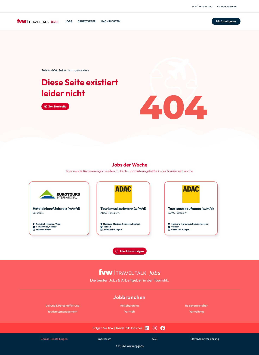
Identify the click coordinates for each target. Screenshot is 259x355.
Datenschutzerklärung (205, 339)
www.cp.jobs (135, 346)
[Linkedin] (146, 328)
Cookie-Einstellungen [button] (54, 339)
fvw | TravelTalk (202, 6)
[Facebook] (162, 328)
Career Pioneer (227, 6)
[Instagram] (154, 328)
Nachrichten (110, 21)
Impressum (104, 339)
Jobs (68, 21)
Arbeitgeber (87, 21)
